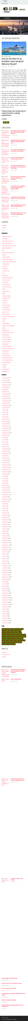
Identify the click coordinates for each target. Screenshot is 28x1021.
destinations (4, 632)
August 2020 (5, 474)
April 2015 (4, 616)
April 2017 (4, 561)
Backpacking (5, 239)
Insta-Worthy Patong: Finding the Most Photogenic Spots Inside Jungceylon (18, 132)
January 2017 (5, 568)
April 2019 (4, 510)
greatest (8, 634)
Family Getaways (6, 280)
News (3, 321)
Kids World (4, 303)
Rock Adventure (5, 335)
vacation (19, 642)
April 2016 (4, 588)
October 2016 (5, 574)
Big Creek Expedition (6, 248)
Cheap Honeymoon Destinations (9, 261)
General (4, 289)
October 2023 (5, 430)
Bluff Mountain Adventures (8, 252)
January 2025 (5, 396)
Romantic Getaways (6, 339)
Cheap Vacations (6, 264)
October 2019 (5, 497)
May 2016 (4, 586)
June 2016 (4, 584)
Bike (3, 250)
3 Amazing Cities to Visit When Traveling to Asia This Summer (13, 994)
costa (8, 631)
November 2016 (5, 572)
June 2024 (4, 412)
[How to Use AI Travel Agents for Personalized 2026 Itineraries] (6, 150)
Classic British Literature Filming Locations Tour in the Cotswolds (18, 197)
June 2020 (4, 478)
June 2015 (4, 611)
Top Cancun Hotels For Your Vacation (17, 879)
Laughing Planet (5, 307)
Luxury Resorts (5, 312)
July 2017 (4, 554)
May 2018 (4, 531)
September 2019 (6, 499)
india (16, 636)
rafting (3, 640)
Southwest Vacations (7, 346)
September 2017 (6, 549)
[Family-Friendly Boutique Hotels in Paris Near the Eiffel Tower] (6, 205)
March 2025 (5, 391)
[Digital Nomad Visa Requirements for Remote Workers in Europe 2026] (6, 140)
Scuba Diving (5, 344)
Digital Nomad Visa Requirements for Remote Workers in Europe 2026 (18, 141)
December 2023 (5, 426)
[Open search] (25, 18)
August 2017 (5, 552)
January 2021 (5, 462)
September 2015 (6, 604)
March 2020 (5, 485)
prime (22, 638)
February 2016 (5, 593)
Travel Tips (4, 364)
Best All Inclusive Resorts (8, 241)
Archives (4, 227)
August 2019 (5, 501)
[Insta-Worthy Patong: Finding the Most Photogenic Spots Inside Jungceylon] (6, 131)
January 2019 (5, 517)
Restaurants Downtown (7, 332)
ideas (9, 636)
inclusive (12, 636)
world (8, 644)
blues (9, 629)
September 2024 (6, 405)
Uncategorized (5, 369)
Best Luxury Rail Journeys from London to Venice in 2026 (17, 158)
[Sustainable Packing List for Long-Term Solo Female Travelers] (6, 213)
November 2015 (5, 600)
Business (4, 255)
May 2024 (4, 414)
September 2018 (6, 526)
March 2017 (5, 563)
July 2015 (4, 609)
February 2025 (5, 394)
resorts (11, 640)
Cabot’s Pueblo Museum (16, 679)
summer (7, 642)
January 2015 (5, 623)
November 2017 (5, 545)
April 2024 (4, 417)
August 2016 (5, 579)
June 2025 (4, 389)
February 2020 (5, 488)
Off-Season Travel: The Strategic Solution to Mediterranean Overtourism (18, 178)
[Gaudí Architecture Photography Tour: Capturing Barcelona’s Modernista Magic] (6, 186)
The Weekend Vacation (7, 358)
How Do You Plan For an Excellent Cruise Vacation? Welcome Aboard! (13, 61)
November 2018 (5, 522)
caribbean (17, 629)
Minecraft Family (6, 314)
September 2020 (6, 472)
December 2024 (5, 398)
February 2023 (5, 449)
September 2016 (6, 577)
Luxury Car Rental (6, 309)
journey (24, 636)
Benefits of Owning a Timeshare (9, 1000)
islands (20, 636)
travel (11, 642)
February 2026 (5, 378)
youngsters (13, 644)
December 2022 (5, 453)
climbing (3, 631)
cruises (19, 631)
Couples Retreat (5, 271)
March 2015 (5, 618)
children (21, 629)
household (4, 636)
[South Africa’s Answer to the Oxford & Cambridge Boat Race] (6, 779)
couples (11, 631)
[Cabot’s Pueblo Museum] (6, 679)
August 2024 (5, 407)
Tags (3, 230)
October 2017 (5, 547)
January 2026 (5, 380)
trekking (15, 642)
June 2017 (4, 556)
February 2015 (5, 620)
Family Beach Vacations (7, 277)
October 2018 (5, 524)
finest (16, 632)
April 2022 (4, 456)
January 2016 (5, 595)
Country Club (5, 268)
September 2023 (6, 433)
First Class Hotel (6, 284)
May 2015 (4, 613)
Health (3, 293)
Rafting (4, 328)
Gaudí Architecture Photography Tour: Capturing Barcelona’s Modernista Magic (18, 187)
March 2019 (5, 513)
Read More (5, 122)
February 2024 (5, 421)
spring (3, 642)
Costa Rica (4, 266)
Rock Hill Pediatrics (6, 337)
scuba (24, 640)
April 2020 (4, 483)
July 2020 (4, 476)
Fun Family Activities (6, 287)
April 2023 (4, 444)
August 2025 (5, 387)
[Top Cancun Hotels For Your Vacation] (6, 878)
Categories (4, 225)
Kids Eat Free (5, 300)
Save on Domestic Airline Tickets (9, 988)
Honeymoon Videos (6, 296)
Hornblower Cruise (6, 298)
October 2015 (5, 602)
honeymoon (23, 634)
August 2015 (5, 607)
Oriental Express (5, 323)
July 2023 (4, 437)
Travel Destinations (6, 362)
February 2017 (5, 565)
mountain (9, 638)
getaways (4, 634)
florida (20, 632)
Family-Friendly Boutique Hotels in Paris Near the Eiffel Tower (18, 205)
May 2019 (4, 508)
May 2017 (4, 558)
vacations (4, 644)
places (18, 638)
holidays (18, 634)
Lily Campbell (11, 66)
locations (4, 638)
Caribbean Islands (6, 257)
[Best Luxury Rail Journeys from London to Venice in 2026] (6, 157)
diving (9, 632)
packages (13, 638)
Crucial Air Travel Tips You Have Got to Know (11, 983)
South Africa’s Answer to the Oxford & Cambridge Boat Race (17, 779)
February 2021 (5, 460)
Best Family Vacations (6, 56)
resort (7, 640)
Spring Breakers (5, 351)
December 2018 (5, 520)
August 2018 (5, 529)
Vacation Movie (5, 371)
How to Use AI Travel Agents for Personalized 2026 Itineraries (18, 150)
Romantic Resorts (6, 341)
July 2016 (4, 581)
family (13, 632)
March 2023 (5, 446)
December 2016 (5, 570)
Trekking (4, 367)
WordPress (9, 1019)
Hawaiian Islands (6, 291)
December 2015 (5, 597)
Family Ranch (5, 282)
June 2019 (4, 506)
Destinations (5, 275)
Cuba (3, 273)
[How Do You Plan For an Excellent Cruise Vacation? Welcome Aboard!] (14, 48)
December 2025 (5, 382)
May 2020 (4, 481)
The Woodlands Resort (7, 360)
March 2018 (5, 536)
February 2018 (5, 538)
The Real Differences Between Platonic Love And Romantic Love (12, 1005)
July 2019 (4, 504)
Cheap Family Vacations (7, 259)
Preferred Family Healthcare (8, 325)
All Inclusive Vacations (7, 236)
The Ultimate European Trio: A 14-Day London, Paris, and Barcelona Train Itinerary (18, 167)
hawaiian (13, 634)
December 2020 (5, 465)
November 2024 (5, 401)
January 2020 (5, 490)
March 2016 (5, 590)
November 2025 (5, 385)
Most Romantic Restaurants (8, 316)
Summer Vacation (6, 355)
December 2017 (5, 542)
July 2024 (4, 410)
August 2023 (5, 435)
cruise (15, 631)
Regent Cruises (5, 330)
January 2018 (5, 540)
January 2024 (5, 423)
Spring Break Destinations (8, 348)
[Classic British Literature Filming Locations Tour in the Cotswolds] (6, 197)
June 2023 (4, 439)
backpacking (4, 629)
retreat (15, 640)
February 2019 (5, 515)
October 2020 (5, 469)
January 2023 (5, 451)
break (13, 629)
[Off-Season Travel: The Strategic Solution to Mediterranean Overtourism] (6, 176)
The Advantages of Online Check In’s (10, 978)
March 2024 (5, 419)
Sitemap (4, 657)
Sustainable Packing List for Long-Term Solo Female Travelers (18, 213)
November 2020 (5, 467)
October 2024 (5, 403)
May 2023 (4, 442)
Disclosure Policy (6, 654)
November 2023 (5, 428)
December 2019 (5, 492)
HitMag (14, 1019)
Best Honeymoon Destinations (9, 245)
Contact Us (4, 652)
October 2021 (5, 458)
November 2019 (5, 494)
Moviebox (4, 319)
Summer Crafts (5, 353)
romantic (19, 640)
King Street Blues (6, 305)
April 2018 (4, 533)
